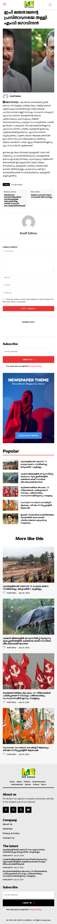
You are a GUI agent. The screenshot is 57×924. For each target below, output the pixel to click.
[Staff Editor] (5, 96)
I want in (27, 359)
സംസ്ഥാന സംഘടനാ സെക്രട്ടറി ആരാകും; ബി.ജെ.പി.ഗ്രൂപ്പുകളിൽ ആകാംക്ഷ (36, 505)
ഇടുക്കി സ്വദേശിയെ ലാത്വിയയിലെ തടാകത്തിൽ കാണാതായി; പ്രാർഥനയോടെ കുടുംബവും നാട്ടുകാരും (37, 518)
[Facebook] (19, 329)
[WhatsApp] (38, 329)
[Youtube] (28, 810)
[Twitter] (25, 329)
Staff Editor (15, 96)
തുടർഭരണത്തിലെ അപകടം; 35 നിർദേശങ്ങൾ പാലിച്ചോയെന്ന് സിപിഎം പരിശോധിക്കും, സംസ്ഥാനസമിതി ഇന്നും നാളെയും (36, 491)
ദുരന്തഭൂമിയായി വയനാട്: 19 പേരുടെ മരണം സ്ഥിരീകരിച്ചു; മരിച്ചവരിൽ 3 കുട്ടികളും (33, 464)
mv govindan (16, 185)
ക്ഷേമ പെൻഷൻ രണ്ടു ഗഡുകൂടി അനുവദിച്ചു (41, 196)
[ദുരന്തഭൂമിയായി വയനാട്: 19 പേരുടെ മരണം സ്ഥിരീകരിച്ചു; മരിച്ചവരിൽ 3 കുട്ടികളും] (10, 464)
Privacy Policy (35, 366)
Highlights (8, 856)
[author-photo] (4, 592)
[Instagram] (13, 810)
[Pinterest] (31, 329)
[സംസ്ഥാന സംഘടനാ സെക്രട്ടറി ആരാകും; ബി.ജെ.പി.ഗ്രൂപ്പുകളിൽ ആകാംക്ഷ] (10, 505)
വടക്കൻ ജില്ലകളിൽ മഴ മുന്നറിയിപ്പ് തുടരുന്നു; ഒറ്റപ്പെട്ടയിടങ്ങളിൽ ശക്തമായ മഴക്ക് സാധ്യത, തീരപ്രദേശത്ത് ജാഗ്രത (36, 477)
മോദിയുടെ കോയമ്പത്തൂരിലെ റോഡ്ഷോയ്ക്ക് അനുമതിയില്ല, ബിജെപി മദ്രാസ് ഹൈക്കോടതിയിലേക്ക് (14, 200)
